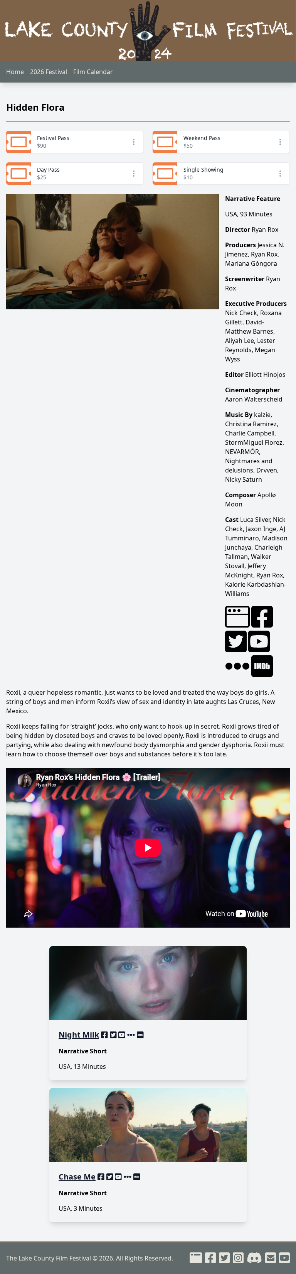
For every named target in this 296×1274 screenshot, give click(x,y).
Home (15, 71)
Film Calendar (93, 71)
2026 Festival (48, 71)
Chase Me (77, 1176)
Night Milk (79, 1034)
